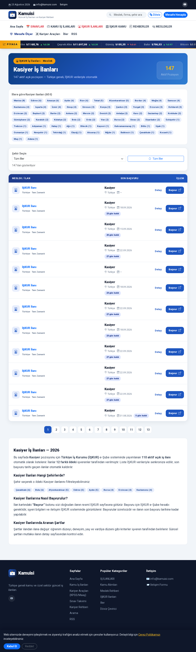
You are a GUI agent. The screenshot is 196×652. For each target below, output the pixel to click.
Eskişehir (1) (172, 119)
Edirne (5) (79, 490)
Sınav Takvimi (78, 601)
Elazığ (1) (76, 132)
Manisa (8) (19, 100)
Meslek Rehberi (109, 590)
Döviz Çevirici (108, 608)
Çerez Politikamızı (149, 634)
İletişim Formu (159, 584)
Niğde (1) (110, 132)
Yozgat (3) (138, 107)
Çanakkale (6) (23, 490)
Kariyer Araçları (49, 34)
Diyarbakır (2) (152, 119)
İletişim (64, 4)
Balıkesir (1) (127, 132)
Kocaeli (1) (165, 132)
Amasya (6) (53, 100)
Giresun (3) (88, 107)
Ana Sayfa (16, 26)
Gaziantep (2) (155, 113)
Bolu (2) (76, 119)
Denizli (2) (105, 113)
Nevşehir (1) (40, 132)
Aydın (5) (93, 490)
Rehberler (141, 26)
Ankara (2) (71, 113)
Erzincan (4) (124, 490)
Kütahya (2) (60, 119)
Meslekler (164, 26)
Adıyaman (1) (39, 126)
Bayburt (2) (39, 113)
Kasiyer (110, 188)
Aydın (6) (69, 100)
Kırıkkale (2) (174, 113)
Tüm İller (157, 158)
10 (123, 429)
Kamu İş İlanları (63, 26)
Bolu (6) (39, 490)
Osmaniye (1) (21, 132)
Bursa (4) (109, 490)
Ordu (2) (90, 119)
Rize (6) (84, 100)
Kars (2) (137, 113)
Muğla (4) (157, 100)
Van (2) (105, 119)
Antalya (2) (121, 113)
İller (65, 34)
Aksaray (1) (93, 132)
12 (139, 429)
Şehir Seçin (19, 153)
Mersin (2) (88, 113)
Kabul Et (12, 646)
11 (131, 429)
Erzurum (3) (156, 107)
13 (148, 429)
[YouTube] (185, 4)
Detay (158, 190)
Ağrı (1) (70, 126)
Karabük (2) (42, 119)
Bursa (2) (119, 119)
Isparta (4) (40, 107)
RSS (74, 34)
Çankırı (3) (121, 107)
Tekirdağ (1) (59, 132)
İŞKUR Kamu (117, 26)
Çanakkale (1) (147, 132)
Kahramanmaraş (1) (124, 126)
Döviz (156, 14)
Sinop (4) (71, 107)
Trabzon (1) (20, 126)
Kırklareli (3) (175, 107)
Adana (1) (33, 139)
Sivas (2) (135, 119)
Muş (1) (18, 139)
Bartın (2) (55, 113)
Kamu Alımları (108, 584)
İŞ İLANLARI (107, 578)
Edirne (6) (36, 100)
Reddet (29, 646)
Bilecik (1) (85, 126)
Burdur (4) (140, 100)
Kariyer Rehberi (79, 607)
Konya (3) (105, 107)
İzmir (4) (56, 107)
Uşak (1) (160, 126)
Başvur (173, 190)
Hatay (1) (56, 126)
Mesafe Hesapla (175, 14)
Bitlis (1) (145, 126)
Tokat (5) (98, 100)
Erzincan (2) (20, 113)
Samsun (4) (173, 100)
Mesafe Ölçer (23, 34)
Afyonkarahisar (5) (119, 100)
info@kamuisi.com (46, 4)
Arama (74, 613)
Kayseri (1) (103, 126)
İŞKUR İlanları (92, 26)
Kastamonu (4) (21, 107)
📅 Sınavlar (35, 26)
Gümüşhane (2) (22, 119)
